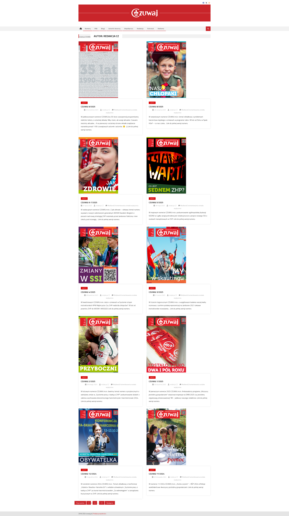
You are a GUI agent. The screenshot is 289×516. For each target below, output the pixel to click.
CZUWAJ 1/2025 (156, 381)
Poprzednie (80, 503)
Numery (88, 28)
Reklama (161, 28)
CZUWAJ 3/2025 (156, 292)
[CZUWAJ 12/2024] (110, 437)
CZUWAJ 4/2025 (88, 292)
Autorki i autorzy (114, 28)
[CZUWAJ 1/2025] (178, 344)
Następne (110, 503)
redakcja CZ (106, 110)
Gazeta (84, 103)
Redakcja (140, 28)
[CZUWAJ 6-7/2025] (110, 165)
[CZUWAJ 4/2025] (110, 255)
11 (102, 503)
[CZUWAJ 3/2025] (178, 255)
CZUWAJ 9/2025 (88, 106)
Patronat (150, 28)
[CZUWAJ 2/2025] (110, 344)
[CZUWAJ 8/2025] (178, 69)
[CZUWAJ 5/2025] (178, 165)
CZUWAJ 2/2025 (88, 381)
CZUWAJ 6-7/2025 (89, 202)
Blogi (103, 28)
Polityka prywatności (99, 513)
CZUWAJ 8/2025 (156, 106)
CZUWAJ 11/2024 (156, 473)
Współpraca (128, 28)
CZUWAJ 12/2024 (88, 473)
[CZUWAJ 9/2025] (110, 69)
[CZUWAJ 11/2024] (178, 437)
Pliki (95, 28)
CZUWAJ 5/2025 (156, 202)
